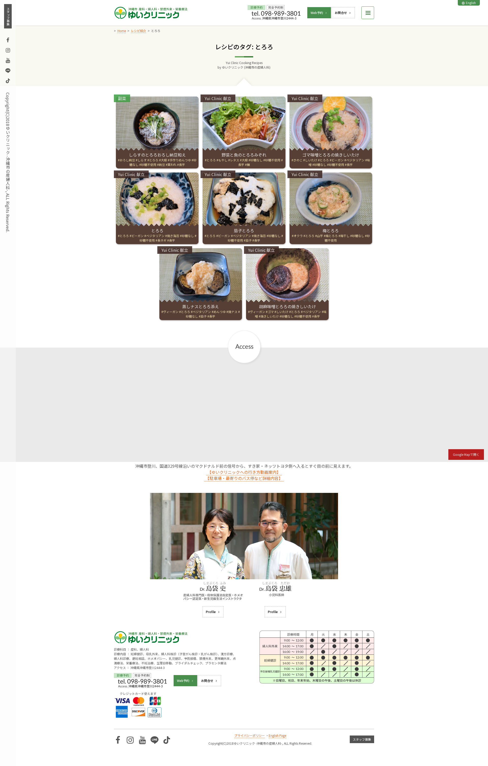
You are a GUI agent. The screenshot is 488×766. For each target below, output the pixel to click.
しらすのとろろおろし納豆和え (157, 155)
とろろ (157, 230)
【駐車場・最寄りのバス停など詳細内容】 (244, 478)
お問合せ (341, 12)
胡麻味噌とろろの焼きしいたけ (287, 306)
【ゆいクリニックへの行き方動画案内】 (244, 472)
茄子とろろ (244, 230)
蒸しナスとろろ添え (200, 306)
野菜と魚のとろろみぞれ (244, 155)
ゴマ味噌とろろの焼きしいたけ (330, 155)
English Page (277, 735)
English (471, 3)
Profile (211, 611)
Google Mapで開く (466, 454)
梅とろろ (331, 230)
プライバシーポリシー (249, 735)
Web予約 (317, 12)
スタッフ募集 (8, 16)
